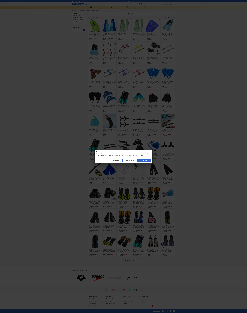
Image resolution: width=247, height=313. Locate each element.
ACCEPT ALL (144, 160)
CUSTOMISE (129, 160)
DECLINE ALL (116, 160)
